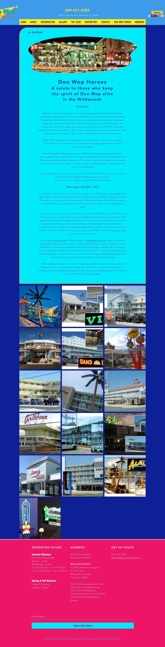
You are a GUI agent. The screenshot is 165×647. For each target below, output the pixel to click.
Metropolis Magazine (96, 240)
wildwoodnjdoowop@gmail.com (125, 557)
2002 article (60, 240)
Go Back (37, 32)
